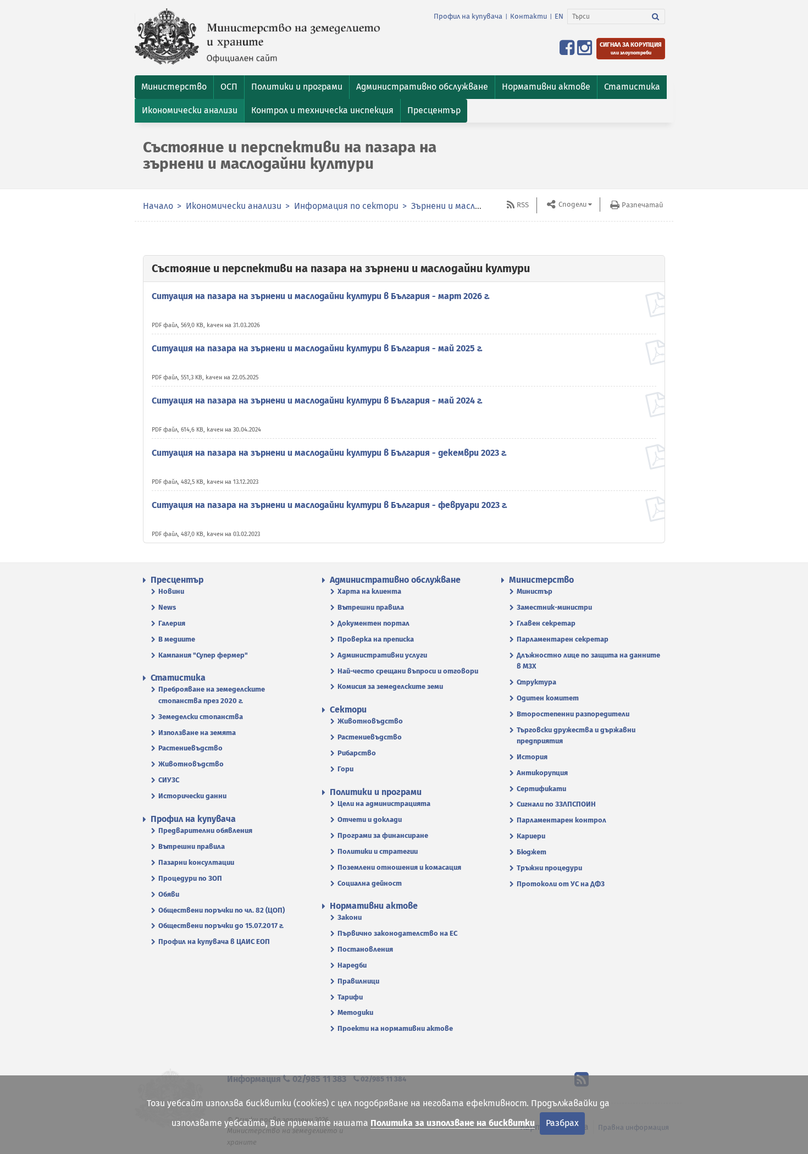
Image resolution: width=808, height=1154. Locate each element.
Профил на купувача (468, 16)
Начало (158, 206)
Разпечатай (642, 205)
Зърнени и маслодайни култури (476, 206)
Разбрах (562, 1123)
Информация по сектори (346, 206)
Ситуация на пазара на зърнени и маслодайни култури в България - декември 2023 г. (329, 453)
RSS (523, 205)
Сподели (571, 204)
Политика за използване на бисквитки (452, 1123)
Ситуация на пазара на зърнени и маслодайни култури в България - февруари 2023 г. (329, 505)
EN (559, 16)
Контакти (528, 16)
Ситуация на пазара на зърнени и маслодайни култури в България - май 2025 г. (317, 348)
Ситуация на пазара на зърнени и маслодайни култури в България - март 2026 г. (321, 296)
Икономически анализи (233, 206)
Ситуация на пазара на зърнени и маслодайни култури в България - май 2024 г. (317, 400)
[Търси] (655, 16)
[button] (174, 87)
